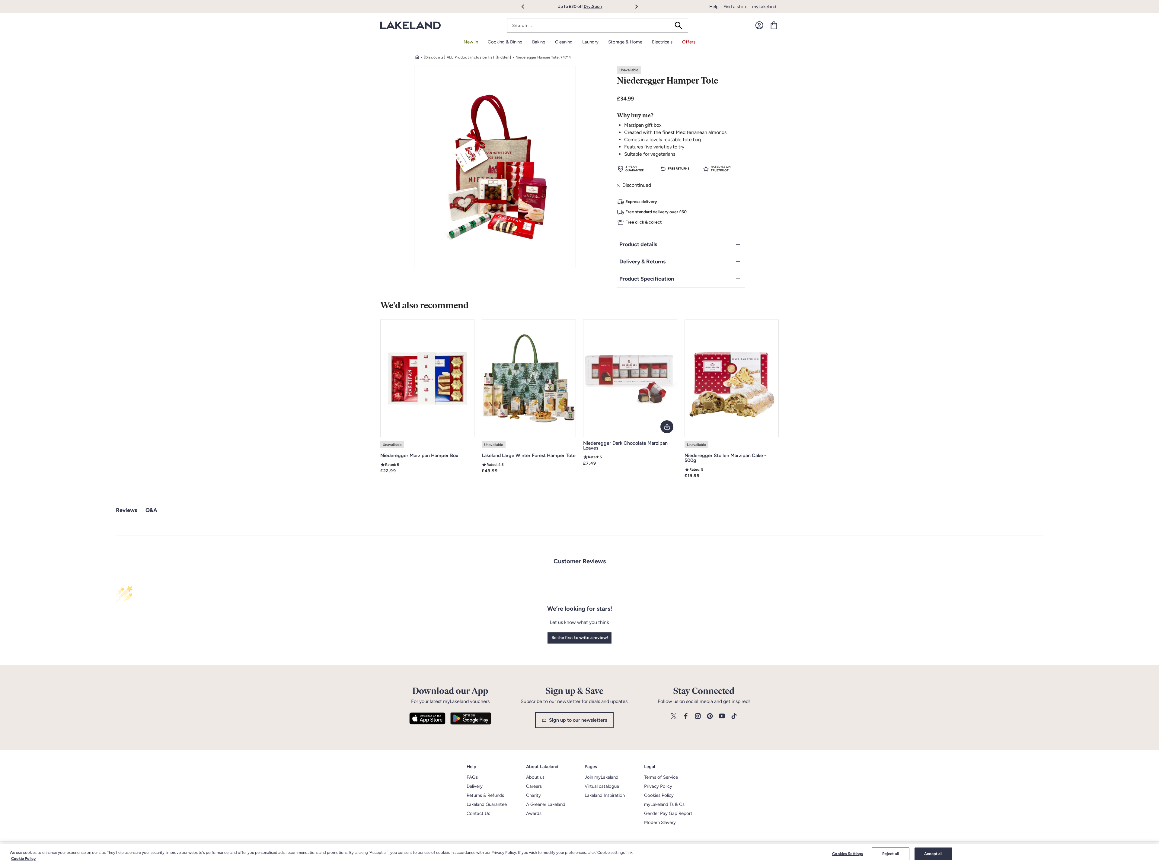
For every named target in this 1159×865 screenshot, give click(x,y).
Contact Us (478, 813)
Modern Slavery (660, 822)
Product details (638, 244)
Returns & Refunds (485, 795)
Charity (533, 795)
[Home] (417, 57)
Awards (533, 813)
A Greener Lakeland (545, 804)
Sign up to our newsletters (578, 720)
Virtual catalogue (602, 786)
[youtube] (722, 716)
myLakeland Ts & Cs (664, 804)
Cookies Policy (659, 795)
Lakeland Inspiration (605, 795)
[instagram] (697, 716)
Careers (534, 786)
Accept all (933, 853)
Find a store (735, 6)
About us (535, 777)
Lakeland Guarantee (487, 804)
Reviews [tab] (126, 510)
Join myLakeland (601, 777)
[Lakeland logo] (410, 25)
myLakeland (764, 6)
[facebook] (685, 716)
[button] (526, 6)
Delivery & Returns (642, 261)
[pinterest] (710, 716)
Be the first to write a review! (579, 637)
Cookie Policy (23, 858)
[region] (579, 854)
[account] (759, 25)
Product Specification (646, 278)
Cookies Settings (847, 853)
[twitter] (673, 716)
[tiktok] (734, 716)
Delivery (475, 786)
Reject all (890, 853)
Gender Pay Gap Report (668, 813)
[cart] (774, 25)
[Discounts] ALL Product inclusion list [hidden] (467, 57)
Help (714, 6)
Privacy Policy (658, 786)
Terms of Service (661, 777)
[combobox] (597, 25)
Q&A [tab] (151, 510)
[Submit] (680, 25)
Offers (688, 42)
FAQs (472, 777)
